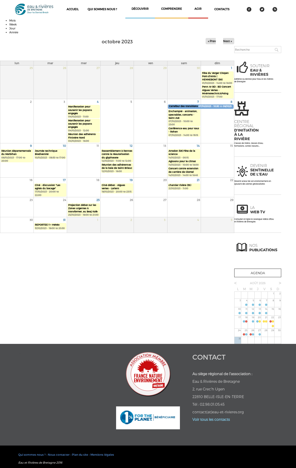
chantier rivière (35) (180, 185)
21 (198, 180)
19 (131, 180)
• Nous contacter (58, 454)
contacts (221, 9)
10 (64, 145)
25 (98, 199)
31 (64, 219)
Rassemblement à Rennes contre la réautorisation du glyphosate (117, 154)
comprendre (171, 8)
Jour (12, 28)
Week (13, 24)
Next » (227, 41)
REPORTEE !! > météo (47, 224)
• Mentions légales (101, 454)
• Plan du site (79, 454)
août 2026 (257, 283)
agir (198, 8)
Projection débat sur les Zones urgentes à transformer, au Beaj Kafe (83, 208)
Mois (12, 20)
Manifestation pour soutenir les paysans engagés (80, 110)
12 (131, 145)
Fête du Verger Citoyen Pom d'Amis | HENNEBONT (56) (215, 76)
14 (198, 145)
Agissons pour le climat (182, 161)
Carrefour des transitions (183, 106)
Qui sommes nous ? (102, 9)
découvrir (140, 8)
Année (13, 32)
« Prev (212, 41)
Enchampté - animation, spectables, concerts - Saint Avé (183, 114)
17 (64, 180)
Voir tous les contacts (211, 419)
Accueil (73, 9)
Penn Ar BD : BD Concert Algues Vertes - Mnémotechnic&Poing (216, 90)
